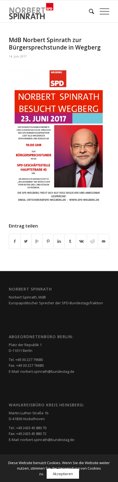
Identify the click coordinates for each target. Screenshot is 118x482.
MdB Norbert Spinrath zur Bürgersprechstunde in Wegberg (55, 43)
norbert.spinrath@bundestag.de (47, 371)
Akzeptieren (63, 473)
